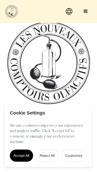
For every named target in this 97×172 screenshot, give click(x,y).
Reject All (47, 155)
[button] (85, 11)
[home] (30, 11)
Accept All (21, 155)
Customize (74, 155)
